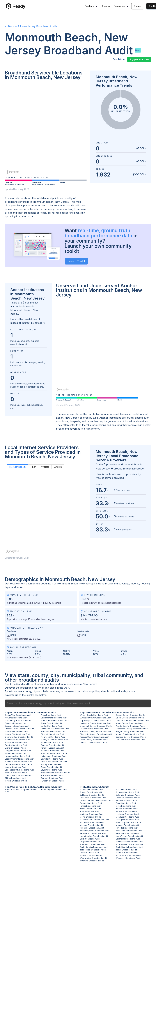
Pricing (106, 6)
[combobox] (78, 703)
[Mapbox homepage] (12, 172)
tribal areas (66, 684)
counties (49, 684)
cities (40, 684)
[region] (46, 129)
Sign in (137, 6)
